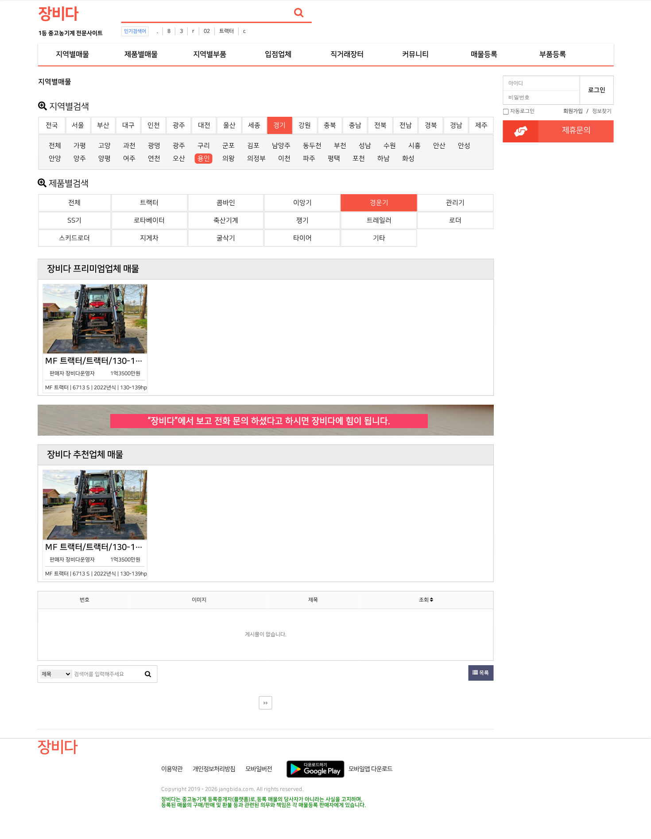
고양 (104, 145)
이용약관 (171, 769)
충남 (355, 125)
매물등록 (484, 54)
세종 (254, 125)
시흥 (414, 145)
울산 (229, 125)
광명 (154, 145)
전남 (405, 125)
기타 (379, 238)
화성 (408, 158)
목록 (483, 673)
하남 (383, 158)
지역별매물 (72, 54)
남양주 (281, 145)
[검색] (299, 13)
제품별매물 (141, 54)
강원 (304, 125)
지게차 (149, 238)
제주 (481, 125)
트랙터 (226, 31)
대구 (128, 125)
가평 (80, 145)
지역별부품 (209, 54)
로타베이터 (149, 220)
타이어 (302, 238)
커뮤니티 (415, 54)
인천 (153, 125)
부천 (340, 145)
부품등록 (552, 54)
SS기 (74, 220)
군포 (228, 145)
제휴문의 (576, 130)
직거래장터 (347, 54)
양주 (80, 158)
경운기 (379, 203)
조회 (424, 600)
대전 (204, 125)
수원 (390, 145)
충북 (330, 125)
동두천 (312, 145)
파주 (309, 158)
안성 (464, 145)
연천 (154, 158)
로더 (455, 220)
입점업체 (278, 54)
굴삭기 (226, 238)
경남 (456, 125)
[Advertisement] (558, 248)
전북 (380, 125)
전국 (52, 125)
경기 (279, 125)
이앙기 (302, 203)
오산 (179, 158)
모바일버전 (258, 769)
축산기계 (225, 220)
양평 (104, 158)
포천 (359, 158)
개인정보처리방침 (214, 769)
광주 (179, 125)
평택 (334, 158)
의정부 (256, 158)
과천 (129, 145)
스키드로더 (74, 238)
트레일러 (379, 220)
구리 (204, 145)
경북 (431, 125)
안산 (439, 145)
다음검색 (265, 702)
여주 (129, 158)
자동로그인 (522, 111)
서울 (78, 125)
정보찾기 (602, 111)
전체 (55, 145)
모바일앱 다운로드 (370, 769)
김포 (253, 145)
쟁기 (302, 220)
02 (207, 31)
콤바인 (226, 203)
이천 (284, 158)
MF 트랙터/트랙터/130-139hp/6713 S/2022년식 (96, 373)
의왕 (228, 158)
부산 (103, 125)
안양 (55, 158)
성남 (365, 145)
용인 (204, 158)
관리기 (455, 203)
